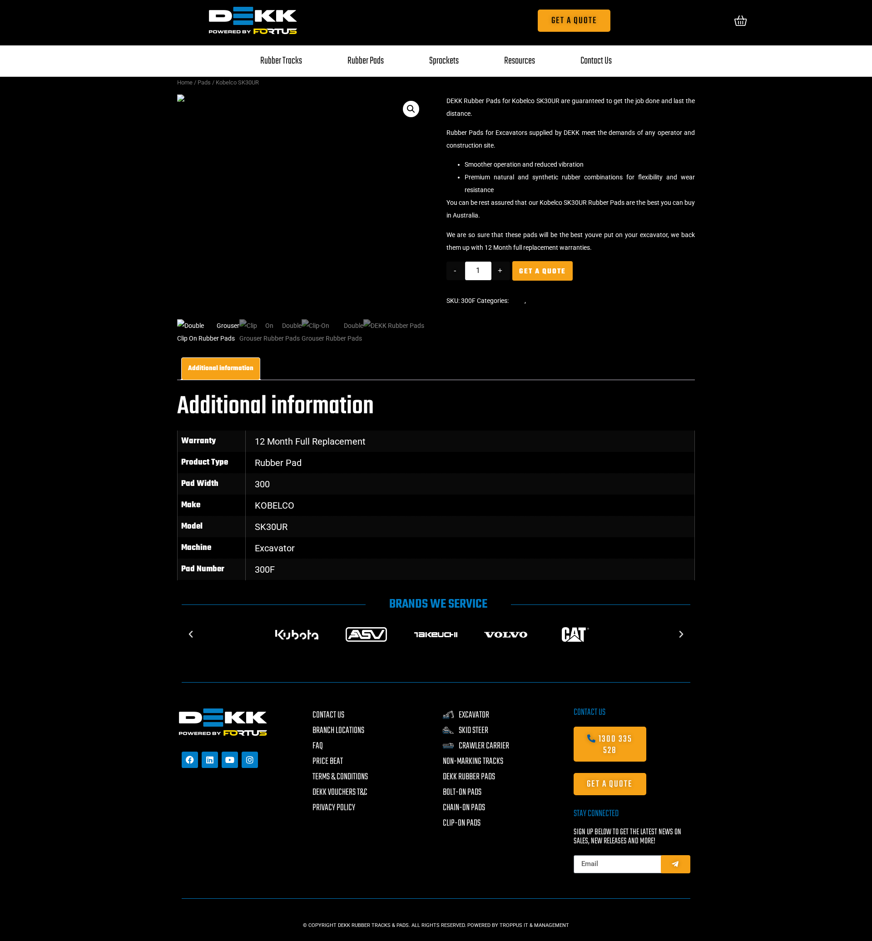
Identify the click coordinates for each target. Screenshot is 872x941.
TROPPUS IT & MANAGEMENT (534, 925)
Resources (519, 61)
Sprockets (444, 61)
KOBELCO (274, 505)
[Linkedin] (210, 760)
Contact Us (596, 61)
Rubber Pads (365, 61)
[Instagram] (250, 760)
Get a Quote (542, 271)
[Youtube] (230, 760)
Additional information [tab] (220, 368)
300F (265, 569)
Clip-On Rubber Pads (556, 300)
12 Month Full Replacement (310, 441)
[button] (411, 109)
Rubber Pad (278, 462)
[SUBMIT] (675, 864)
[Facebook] (190, 760)
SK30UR (271, 526)
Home (185, 82)
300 (262, 484)
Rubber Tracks (281, 61)
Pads (204, 82)
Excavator (275, 548)
